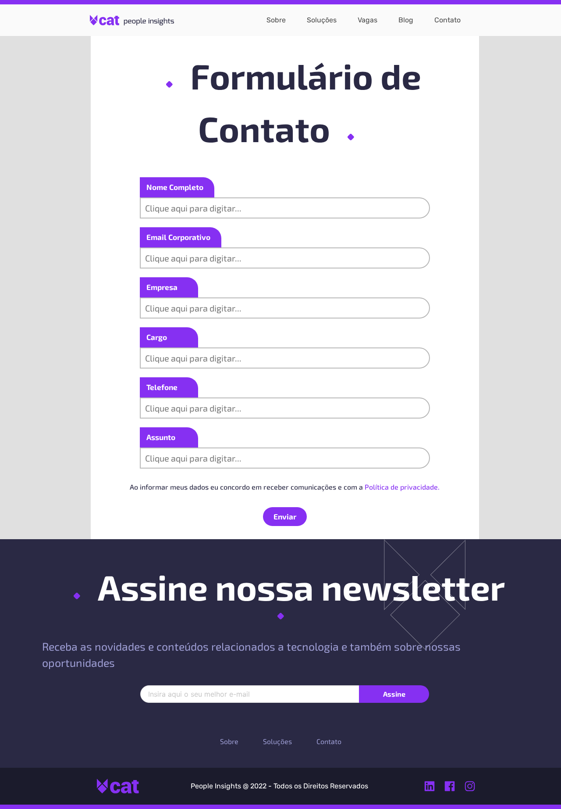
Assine (394, 694)
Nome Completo (174, 187)
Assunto (160, 437)
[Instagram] (469, 786)
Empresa (162, 287)
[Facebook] (449, 786)
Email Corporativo (178, 237)
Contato (328, 741)
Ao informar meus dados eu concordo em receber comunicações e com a (285, 487)
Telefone (162, 387)
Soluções (277, 741)
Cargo (156, 337)
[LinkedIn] (429, 786)
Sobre (229, 741)
